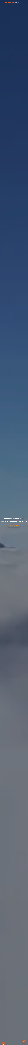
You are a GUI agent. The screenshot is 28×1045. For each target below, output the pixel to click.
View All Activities (14, 525)
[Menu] (2, 2)
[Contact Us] (24, 1041)
